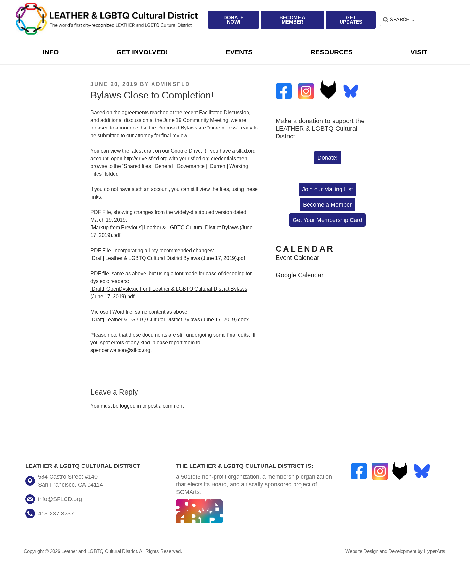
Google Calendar (300, 275)
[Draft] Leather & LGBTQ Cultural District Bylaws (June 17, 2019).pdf (167, 258)
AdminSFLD (170, 84)
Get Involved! (142, 52)
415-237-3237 (56, 513)
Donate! (327, 157)
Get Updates (351, 20)
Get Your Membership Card (327, 220)
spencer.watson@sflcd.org (120, 350)
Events (239, 52)
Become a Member (292, 20)
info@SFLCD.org (60, 499)
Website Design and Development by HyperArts (395, 551)
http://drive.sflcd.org (146, 158)
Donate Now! (233, 20)
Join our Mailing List (327, 189)
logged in (130, 406)
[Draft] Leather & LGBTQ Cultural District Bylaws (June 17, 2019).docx (169, 319)
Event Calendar (297, 257)
